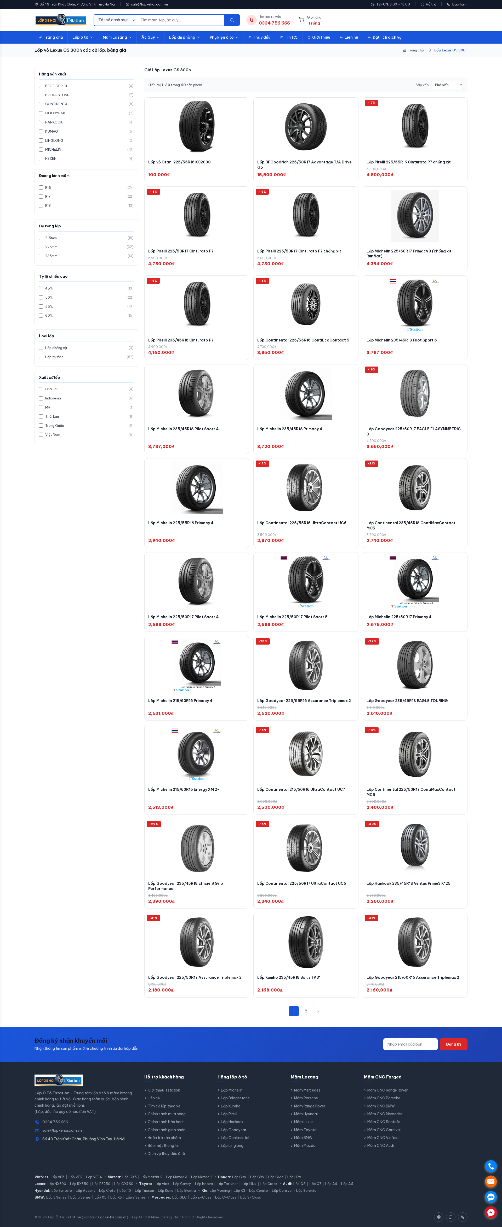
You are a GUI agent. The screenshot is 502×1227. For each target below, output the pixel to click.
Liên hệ (351, 37)
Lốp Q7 (315, 1184)
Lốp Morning (220, 1190)
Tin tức (291, 37)
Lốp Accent (85, 1190)
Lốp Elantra (186, 1190)
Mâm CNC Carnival (384, 1130)
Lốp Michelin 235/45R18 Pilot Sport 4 (183, 429)
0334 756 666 (55, 1122)
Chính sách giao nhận (166, 1130)
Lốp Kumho (231, 1106)
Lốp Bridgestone (235, 1098)
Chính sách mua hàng (167, 1114)
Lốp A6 (347, 1184)
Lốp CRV (257, 1177)
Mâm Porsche (306, 1098)
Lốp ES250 (101, 1184)
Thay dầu (261, 37)
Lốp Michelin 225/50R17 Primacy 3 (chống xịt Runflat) (409, 254)
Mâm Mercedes (307, 1090)
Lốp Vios (162, 1184)
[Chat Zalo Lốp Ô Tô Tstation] (450, 1217)
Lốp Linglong (232, 1145)
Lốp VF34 (94, 1177)
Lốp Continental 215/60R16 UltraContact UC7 (301, 789)
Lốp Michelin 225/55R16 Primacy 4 (180, 523)
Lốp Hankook (232, 1121)
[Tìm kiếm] (231, 20)
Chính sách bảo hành (166, 1121)
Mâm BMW (303, 1137)
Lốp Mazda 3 (176, 1177)
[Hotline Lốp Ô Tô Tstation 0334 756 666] (462, 1217)
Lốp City (239, 1177)
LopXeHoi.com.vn (112, 1217)
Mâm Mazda (305, 1145)
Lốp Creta (107, 1190)
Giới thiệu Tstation (164, 1090)
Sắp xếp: (423, 85)
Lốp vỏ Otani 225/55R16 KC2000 (179, 162)
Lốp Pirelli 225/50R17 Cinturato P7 (181, 251)
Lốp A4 (331, 1184)
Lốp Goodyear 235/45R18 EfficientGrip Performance (185, 886)
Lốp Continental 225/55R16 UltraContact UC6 (301, 523)
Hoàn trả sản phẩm (164, 1137)
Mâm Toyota (305, 1130)
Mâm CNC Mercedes (385, 1114)
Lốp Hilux (249, 1184)
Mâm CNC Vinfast (383, 1137)
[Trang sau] (318, 1011)
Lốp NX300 (57, 1184)
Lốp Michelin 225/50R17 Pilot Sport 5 (292, 617)
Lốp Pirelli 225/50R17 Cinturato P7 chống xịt (299, 251)
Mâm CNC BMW (381, 1106)
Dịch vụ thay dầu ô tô (166, 1153)
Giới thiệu (321, 37)
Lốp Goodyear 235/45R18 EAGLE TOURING (407, 700)
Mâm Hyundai (306, 1114)
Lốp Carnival (282, 1190)
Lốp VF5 (58, 1177)
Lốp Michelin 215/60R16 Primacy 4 (180, 700)
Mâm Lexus (303, 1121)
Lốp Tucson (144, 1190)
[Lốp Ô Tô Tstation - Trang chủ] (61, 20)
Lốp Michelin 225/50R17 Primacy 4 (399, 617)
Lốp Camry (182, 1184)
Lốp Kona (165, 1190)
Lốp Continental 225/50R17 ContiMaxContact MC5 (411, 792)
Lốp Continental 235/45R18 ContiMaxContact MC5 (411, 525)
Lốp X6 (116, 1197)
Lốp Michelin (231, 1090)
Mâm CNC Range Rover (387, 1090)
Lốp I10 (125, 1190)
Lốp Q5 (299, 1184)
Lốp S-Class (250, 1197)
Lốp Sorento (306, 1190)
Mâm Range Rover (309, 1106)
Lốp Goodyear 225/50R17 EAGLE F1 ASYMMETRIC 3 (414, 431)
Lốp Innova (204, 1184)
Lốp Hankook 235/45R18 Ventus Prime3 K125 (408, 883)
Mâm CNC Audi (380, 1145)
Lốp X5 (100, 1197)
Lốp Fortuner (227, 1184)
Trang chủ (53, 37)
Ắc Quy (148, 37)
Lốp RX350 (79, 1184)
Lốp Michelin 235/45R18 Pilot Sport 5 (402, 340)
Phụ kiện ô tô (222, 37)
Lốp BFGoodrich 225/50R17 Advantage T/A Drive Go (304, 165)
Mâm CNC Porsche (383, 1098)
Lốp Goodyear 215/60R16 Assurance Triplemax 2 (413, 977)
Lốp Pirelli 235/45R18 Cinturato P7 (181, 340)
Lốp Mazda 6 (151, 1177)
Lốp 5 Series (80, 1197)
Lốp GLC (179, 1197)
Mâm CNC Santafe (383, 1121)
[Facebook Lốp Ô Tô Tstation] (438, 1217)
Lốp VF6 (75, 1177)
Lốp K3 (239, 1190)
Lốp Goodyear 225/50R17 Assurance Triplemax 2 (195, 977)
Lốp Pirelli (229, 1114)
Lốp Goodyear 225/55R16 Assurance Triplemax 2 (304, 700)
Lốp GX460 (123, 1184)
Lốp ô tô (80, 37)
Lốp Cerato (258, 1190)
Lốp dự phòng (182, 37)
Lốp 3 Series (56, 1197)
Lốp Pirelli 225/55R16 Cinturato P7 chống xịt (409, 162)
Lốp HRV (294, 1177)
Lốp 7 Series (136, 1197)
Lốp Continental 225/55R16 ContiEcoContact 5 (303, 340)
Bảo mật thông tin (163, 1145)
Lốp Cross (268, 1184)
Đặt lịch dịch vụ (387, 37)
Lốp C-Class (225, 1197)
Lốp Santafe (62, 1190)
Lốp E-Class (201, 1197)
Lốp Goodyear (233, 1130)
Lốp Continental (235, 1137)
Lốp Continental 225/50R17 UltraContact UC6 (301, 883)
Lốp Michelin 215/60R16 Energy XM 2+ (184, 789)
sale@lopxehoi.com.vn (149, 4)
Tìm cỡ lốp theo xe (164, 1106)
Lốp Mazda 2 (201, 1177)
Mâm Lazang (115, 37)
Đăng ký (453, 1044)
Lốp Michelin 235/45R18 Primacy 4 (289, 429)
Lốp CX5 (129, 1177)
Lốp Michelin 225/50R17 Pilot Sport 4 (183, 617)
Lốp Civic (275, 1177)
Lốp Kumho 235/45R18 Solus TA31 (289, 977)
